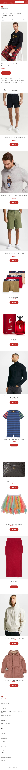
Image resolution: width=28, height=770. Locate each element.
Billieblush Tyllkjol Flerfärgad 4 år (14, 524)
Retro (2, 731)
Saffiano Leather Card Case (14, 482)
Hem (2, 17)
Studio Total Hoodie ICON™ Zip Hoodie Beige (14, 638)
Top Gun (3, 736)
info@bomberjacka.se (6, 715)
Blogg (2, 750)
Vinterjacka (3, 741)
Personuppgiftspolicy (6, 757)
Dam (2, 726)
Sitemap (3, 760)
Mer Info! (6, 73)
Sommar (3, 733)
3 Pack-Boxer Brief (14, 297)
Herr (2, 728)
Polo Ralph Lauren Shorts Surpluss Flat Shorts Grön (14, 254)
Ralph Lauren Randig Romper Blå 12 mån (14, 439)
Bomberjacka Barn (5, 723)
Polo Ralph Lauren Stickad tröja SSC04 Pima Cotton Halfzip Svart (14, 396)
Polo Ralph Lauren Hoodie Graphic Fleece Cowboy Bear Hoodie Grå (14, 196)
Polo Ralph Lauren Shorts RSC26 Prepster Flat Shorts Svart (14, 138)
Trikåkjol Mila (14, 581)
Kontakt (3, 752)
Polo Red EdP (14, 339)
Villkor (2, 755)
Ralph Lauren (16, 63)
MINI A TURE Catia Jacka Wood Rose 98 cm (14, 680)
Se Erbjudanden (19, 2)
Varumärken (10, 63)
